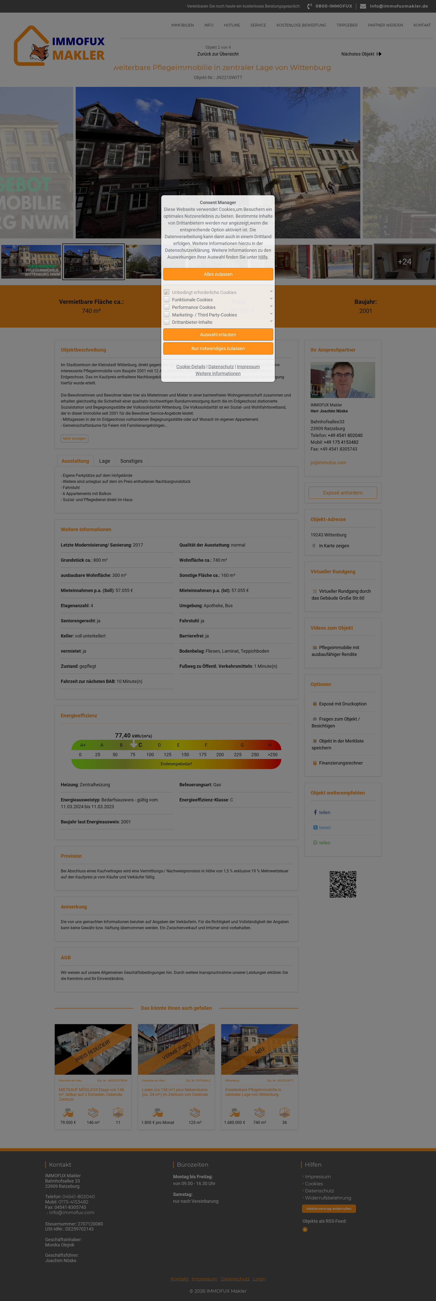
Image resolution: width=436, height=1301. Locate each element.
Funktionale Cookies (192, 299)
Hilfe (263, 257)
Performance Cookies (193, 307)
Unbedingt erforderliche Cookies (204, 292)
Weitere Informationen (218, 373)
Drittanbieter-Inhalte (192, 322)
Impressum (248, 366)
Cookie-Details (190, 366)
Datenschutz (221, 366)
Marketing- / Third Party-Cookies (204, 314)
